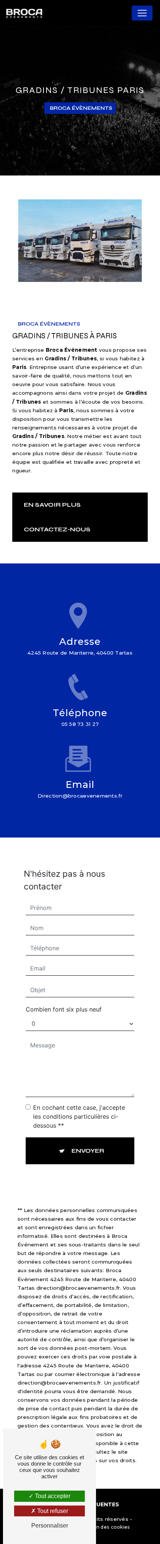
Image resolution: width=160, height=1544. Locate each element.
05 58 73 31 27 (80, 724)
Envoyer (87, 1150)
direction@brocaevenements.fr (80, 796)
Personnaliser (49, 1525)
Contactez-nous (57, 529)
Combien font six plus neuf (64, 1009)
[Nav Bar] (142, 13)
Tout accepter (51, 1496)
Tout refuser (52, 1511)
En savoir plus (52, 504)
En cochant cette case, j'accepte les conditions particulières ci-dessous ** (79, 1116)
